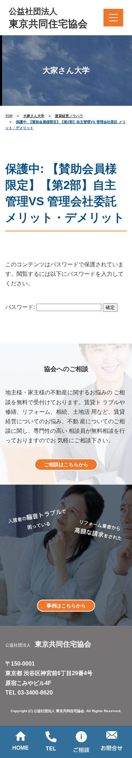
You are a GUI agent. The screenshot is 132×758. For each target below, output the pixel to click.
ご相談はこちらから (66, 464)
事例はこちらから (66, 605)
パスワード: (20, 307)
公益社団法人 (48, 18)
